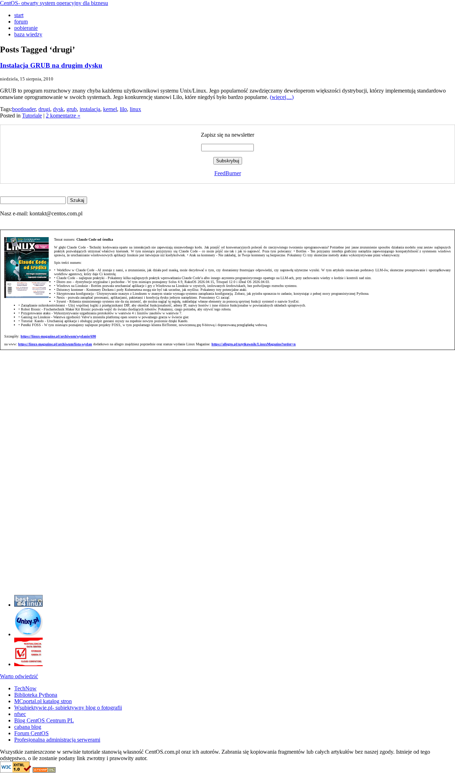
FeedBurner (227, 173)
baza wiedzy (28, 34)
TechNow (25, 688)
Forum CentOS (31, 733)
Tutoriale (32, 116)
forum (21, 22)
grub (71, 109)
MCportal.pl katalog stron (43, 701)
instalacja (90, 109)
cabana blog (27, 727)
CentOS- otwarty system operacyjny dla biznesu (54, 3)
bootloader (24, 109)
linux (135, 109)
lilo (123, 109)
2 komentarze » (63, 116)
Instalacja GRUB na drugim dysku (51, 65)
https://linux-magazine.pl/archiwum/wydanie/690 (58, 336)
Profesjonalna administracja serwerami (57, 740)
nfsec (20, 714)
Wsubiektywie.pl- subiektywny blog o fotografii (68, 708)
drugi (44, 109)
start (18, 15)
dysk (58, 109)
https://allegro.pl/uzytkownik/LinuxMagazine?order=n (254, 344)
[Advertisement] (21, 482)
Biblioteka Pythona (35, 695)
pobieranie (26, 28)
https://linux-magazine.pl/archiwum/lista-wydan (55, 344)
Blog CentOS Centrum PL (44, 720)
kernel (110, 109)
